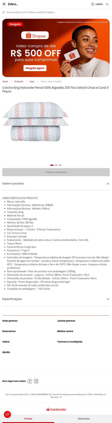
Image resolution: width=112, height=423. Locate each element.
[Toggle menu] (4, 4)
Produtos (18, 81)
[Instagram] (36, 381)
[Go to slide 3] (60, 165)
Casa (32, 81)
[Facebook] (30, 381)
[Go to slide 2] (56, 165)
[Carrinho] (108, 4)
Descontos (84, 418)
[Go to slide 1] (51, 165)
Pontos (28, 418)
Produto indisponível (56, 172)
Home (5, 81)
